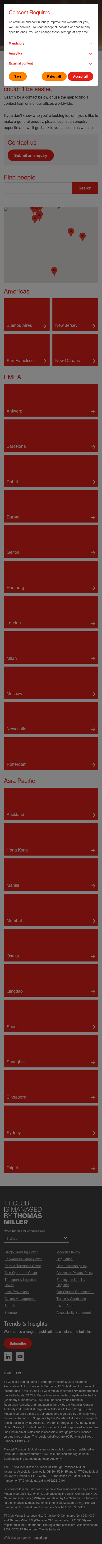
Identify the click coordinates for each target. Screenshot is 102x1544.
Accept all (80, 76)
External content (21, 63)
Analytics (16, 53)
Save (17, 76)
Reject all (54, 76)
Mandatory (16, 43)
